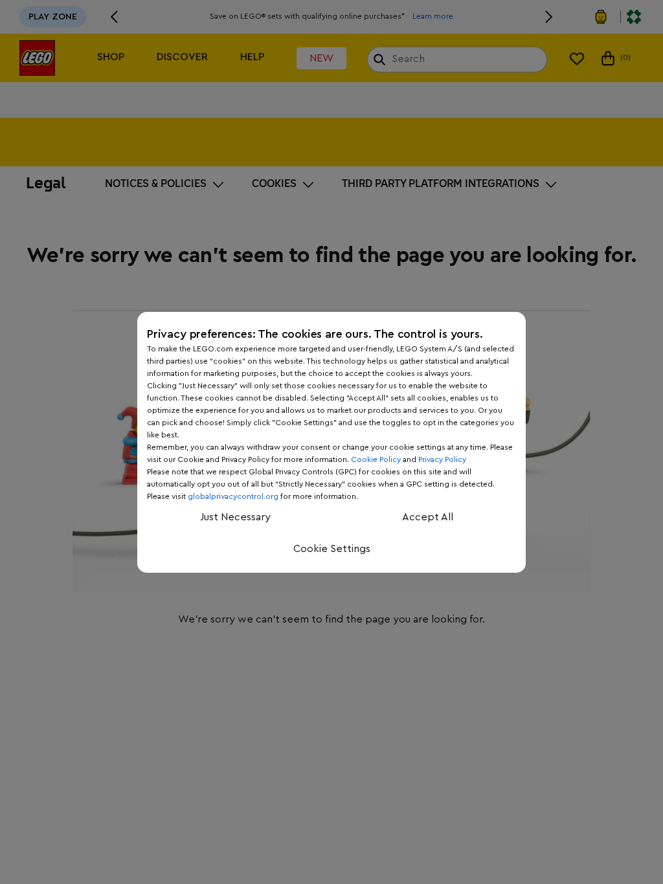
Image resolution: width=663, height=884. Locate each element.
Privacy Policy (442, 459)
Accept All (427, 517)
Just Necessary (235, 517)
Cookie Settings (331, 549)
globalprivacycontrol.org (233, 496)
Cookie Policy (376, 459)
